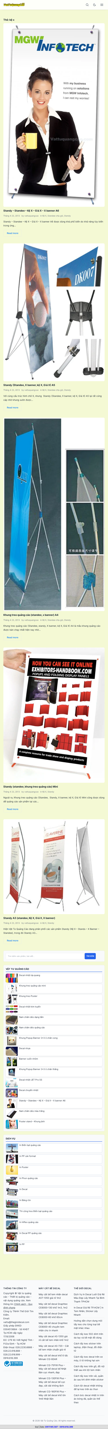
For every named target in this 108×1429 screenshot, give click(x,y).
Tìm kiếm (90, 956)
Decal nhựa (24, 1048)
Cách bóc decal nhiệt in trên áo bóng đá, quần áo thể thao (89, 1399)
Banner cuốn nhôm (28, 1058)
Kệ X (44, 216)
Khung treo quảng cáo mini (32, 985)
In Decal (23, 1189)
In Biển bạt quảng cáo (30, 1145)
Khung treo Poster (28, 996)
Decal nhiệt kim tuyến (30, 1006)
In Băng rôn (25, 1200)
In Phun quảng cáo (28, 1178)
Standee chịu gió (55, 216)
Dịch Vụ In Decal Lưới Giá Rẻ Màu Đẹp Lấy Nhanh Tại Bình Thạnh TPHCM (89, 1298)
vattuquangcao (31, 216)
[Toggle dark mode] (94, 5)
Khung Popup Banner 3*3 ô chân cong (38, 1038)
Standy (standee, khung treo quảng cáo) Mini (30, 786)
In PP (22, 1244)
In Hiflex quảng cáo (28, 1222)
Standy (67, 216)
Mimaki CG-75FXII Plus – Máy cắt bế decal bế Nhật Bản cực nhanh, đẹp (52, 1369)
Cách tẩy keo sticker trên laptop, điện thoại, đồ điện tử (88, 1347)
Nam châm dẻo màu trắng (31, 1111)
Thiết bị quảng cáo (20, 1296)
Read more (12, 233)
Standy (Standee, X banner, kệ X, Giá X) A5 (29, 385)
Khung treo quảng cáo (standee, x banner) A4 (30, 614)
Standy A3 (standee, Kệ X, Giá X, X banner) (29, 918)
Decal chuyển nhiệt (28, 1090)
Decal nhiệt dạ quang (29, 975)
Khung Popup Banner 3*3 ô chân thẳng (38, 1069)
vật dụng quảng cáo (14, 1300)
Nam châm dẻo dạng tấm (31, 1017)
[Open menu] (102, 5)
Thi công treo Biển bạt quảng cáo (35, 1211)
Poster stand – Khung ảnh (32, 1121)
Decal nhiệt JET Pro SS (30, 1079)
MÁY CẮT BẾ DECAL (49, 1288)
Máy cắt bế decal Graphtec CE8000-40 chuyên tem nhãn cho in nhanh (53, 1327)
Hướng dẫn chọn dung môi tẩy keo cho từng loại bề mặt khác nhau (88, 1324)
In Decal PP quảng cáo (30, 1233)
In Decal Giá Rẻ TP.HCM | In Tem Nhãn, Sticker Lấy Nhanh (88, 1311)
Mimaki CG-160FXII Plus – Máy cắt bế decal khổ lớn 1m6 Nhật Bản (52, 1395)
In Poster (23, 1167)
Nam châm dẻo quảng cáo (32, 1027)
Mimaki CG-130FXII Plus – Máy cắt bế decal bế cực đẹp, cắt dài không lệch (52, 1382)
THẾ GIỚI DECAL (83, 1288)
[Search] (87, 5)
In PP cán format (27, 1156)
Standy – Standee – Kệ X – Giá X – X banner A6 (31, 210)
